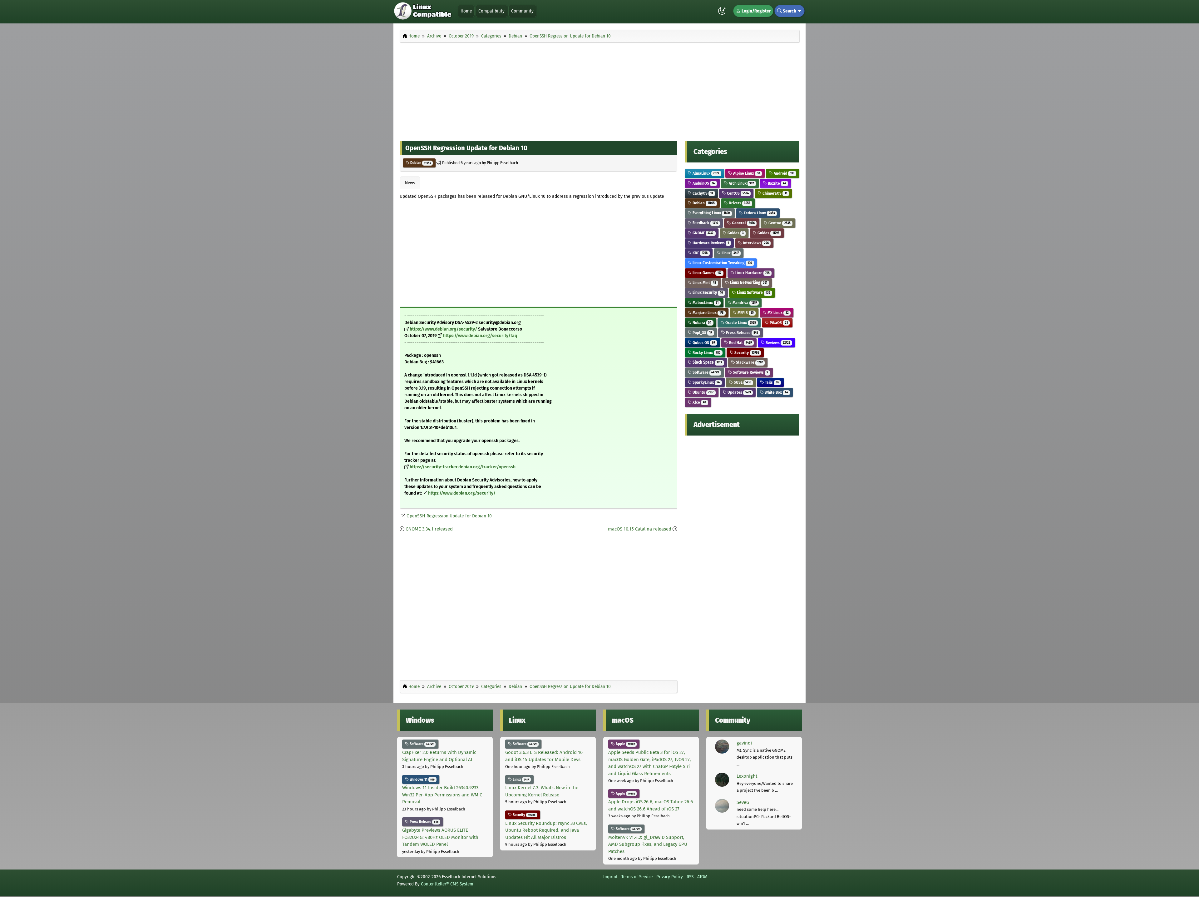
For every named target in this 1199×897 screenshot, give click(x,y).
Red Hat (740, 342)
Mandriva (744, 302)
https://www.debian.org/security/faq (480, 335)
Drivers (739, 203)
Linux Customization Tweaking (722, 263)
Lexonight (747, 776)
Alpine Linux (746, 173)
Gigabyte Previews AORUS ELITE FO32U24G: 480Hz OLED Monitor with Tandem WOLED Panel (440, 837)
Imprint (610, 877)
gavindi (744, 743)
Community (522, 11)
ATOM (702, 877)
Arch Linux (741, 183)
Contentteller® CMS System (447, 884)
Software (705, 372)
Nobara (701, 322)
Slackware (749, 362)
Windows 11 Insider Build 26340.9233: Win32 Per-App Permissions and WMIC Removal (442, 795)
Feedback (705, 223)
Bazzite (776, 183)
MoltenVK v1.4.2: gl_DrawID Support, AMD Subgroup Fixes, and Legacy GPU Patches (647, 844)
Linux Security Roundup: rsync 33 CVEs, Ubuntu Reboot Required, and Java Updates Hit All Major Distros (546, 830)
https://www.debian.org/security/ (443, 329)
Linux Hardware (752, 273)
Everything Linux (711, 213)
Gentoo (778, 223)
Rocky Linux (706, 352)
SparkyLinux (706, 382)
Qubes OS (703, 342)
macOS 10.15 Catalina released (639, 529)
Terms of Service (637, 877)
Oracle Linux (740, 322)
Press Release (741, 332)
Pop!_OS (702, 332)
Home (466, 11)
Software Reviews (750, 372)
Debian (420, 163)
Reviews (777, 342)
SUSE (742, 382)
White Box (776, 392)
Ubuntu (702, 392)
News (410, 183)
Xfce (699, 402)
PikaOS (778, 322)
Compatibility (491, 11)
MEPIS (745, 312)
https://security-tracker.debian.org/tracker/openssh (463, 467)
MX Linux (777, 312)
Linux (730, 253)
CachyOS (702, 193)
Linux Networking (748, 282)
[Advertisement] (599, 90)
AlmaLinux (705, 173)
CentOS (737, 193)
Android (783, 173)
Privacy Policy (669, 877)
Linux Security (707, 292)
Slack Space (707, 362)
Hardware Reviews (710, 243)
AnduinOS (703, 183)
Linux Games (706, 273)
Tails (771, 382)
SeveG (743, 802)
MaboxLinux (705, 302)
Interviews (755, 243)
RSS (690, 877)
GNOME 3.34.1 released (429, 529)
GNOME (702, 233)
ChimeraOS (774, 193)
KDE (700, 253)
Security (746, 352)
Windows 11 (422, 779)
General (743, 223)
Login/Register (756, 11)
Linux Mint (704, 282)
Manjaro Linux (707, 312)
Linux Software (753, 292)
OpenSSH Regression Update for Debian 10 (449, 516)
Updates (739, 392)
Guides (735, 233)
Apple (625, 744)
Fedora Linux (759, 213)
